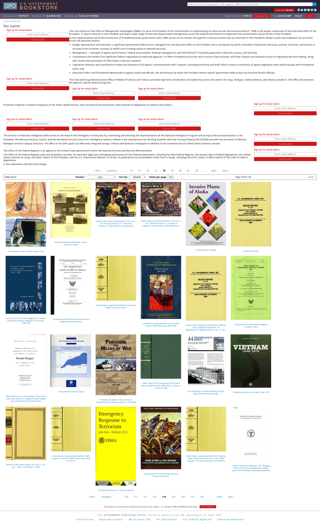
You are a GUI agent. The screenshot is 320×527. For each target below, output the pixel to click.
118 (202, 496)
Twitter (301, 10)
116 (183, 496)
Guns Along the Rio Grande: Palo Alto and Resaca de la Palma (161, 475)
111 (136, 496)
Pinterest (311, 10)
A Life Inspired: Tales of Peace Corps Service (26, 251)
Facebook (298, 10)
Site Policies (85, 519)
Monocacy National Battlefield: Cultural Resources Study (71, 243)
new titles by (246, 15)
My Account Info (140, 519)
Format (80, 176)
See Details (207, 506)
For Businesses (167, 519)
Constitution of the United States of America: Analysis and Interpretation (71, 320)
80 (180, 170)
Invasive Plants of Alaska (206, 250)
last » (225, 170)
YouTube (308, 10)
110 (126, 496)
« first (97, 170)
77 (155, 170)
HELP (298, 15)
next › (214, 170)
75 (139, 170)
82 (197, 170)
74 (131, 170)
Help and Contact (111, 519)
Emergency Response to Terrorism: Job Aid (116, 490)
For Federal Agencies (197, 519)
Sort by (123, 176)
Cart (310, 15)
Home (6, 21)
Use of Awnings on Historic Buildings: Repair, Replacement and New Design (206, 392)
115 (173, 496)
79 (172, 170)
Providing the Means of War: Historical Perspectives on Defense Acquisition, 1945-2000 (116, 401)
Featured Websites (231, 519)
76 (147, 170)
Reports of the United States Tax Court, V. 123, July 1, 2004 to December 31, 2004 (26, 465)
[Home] (31, 8)
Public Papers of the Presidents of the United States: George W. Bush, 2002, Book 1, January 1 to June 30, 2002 (161, 385)
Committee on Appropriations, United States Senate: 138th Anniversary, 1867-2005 (161, 324)
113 (154, 496)
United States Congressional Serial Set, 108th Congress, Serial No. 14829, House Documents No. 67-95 (71, 458)
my (282, 15)
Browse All (16, 15)
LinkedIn (315, 10)
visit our (284, 10)
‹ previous (111, 170)
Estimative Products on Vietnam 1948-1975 (251, 392)
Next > (311, 176)
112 (145, 496)
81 (188, 170)
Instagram (305, 10)
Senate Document (250, 251)
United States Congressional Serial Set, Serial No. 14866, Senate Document (116, 306)
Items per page (158, 176)
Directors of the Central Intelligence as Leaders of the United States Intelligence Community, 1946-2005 (25, 320)
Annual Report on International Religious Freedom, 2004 (251, 325)
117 (192, 496)
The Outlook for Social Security (71, 391)
